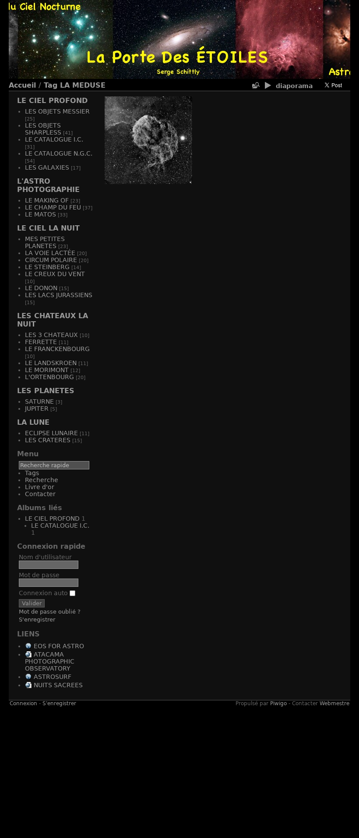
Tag (50, 85)
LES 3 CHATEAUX (51, 334)
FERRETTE (41, 341)
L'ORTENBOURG (49, 376)
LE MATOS (40, 214)
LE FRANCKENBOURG (57, 348)
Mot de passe (39, 575)
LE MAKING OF (47, 200)
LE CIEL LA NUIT (48, 228)
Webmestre (334, 703)
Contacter (40, 493)
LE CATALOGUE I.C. (54, 139)
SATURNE (39, 401)
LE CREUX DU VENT (55, 273)
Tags (32, 472)
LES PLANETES (45, 391)
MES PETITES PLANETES (45, 242)
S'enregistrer (37, 619)
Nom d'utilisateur (45, 557)
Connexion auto (44, 593)
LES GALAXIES (47, 167)
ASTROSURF (52, 676)
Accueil (22, 85)
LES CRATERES (47, 440)
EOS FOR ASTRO (59, 646)
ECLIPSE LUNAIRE (51, 433)
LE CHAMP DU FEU (53, 207)
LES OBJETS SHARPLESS (43, 129)
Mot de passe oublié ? (50, 611)
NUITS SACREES (58, 685)
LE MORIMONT (47, 369)
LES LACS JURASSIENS (58, 294)
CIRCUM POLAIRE (51, 259)
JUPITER (37, 408)
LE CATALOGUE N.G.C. (58, 153)
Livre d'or (39, 486)
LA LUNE (33, 422)
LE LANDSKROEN (51, 362)
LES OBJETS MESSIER (57, 111)
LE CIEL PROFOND (52, 100)
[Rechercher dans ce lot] (255, 86)
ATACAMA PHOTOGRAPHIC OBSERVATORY (49, 661)
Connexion (23, 703)
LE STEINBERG (47, 266)
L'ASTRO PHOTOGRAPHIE (48, 185)
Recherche (41, 479)
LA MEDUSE (83, 85)
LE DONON (41, 287)
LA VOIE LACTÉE (50, 252)
